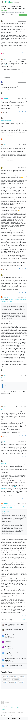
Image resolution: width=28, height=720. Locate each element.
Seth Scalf (6, 98)
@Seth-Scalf (4, 147)
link (6, 64)
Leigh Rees (6, 297)
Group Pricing (8, 646)
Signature (3, 709)
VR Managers (4, 10)
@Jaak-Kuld (4, 377)
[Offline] (2, 21)
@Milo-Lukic (4, 463)
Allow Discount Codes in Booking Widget (14, 624)
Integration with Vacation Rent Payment (14, 629)
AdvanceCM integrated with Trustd (13, 665)
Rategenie (14, 707)
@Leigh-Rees (4, 409)
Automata (20, 707)
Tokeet (9, 707)
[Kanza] (3, 636)
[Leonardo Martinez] (3, 630)
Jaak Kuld (6, 167)
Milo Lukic (6, 441)
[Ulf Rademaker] (3, 625)
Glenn (5, 21)
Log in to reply (23, 14)
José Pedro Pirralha (8, 82)
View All (25, 619)
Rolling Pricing (8, 641)
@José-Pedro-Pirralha (6, 120)
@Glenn (2, 101)
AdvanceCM (3, 707)
